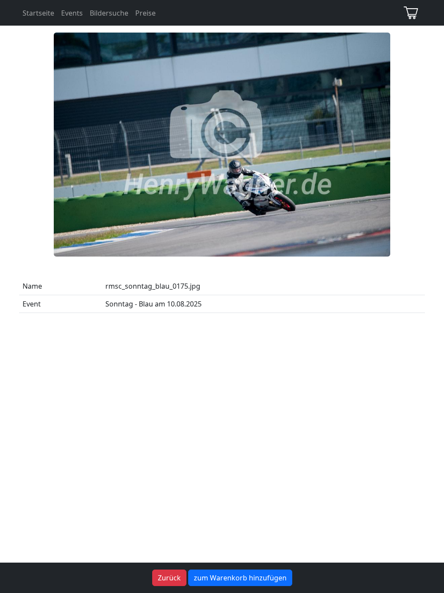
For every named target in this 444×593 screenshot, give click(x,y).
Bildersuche (109, 13)
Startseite (38, 13)
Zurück (169, 578)
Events (72, 13)
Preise (145, 13)
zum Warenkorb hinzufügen (240, 578)
